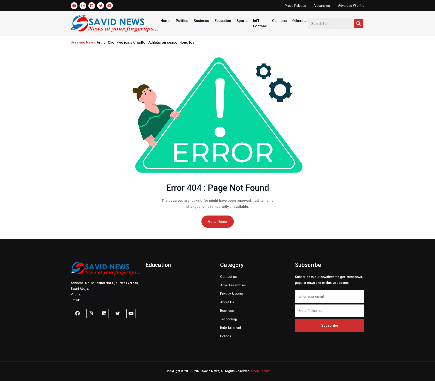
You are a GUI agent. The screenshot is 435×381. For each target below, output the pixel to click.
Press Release (295, 6)
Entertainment (230, 328)
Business (201, 21)
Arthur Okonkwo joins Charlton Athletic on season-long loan (146, 42)
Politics (182, 21)
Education (223, 21)
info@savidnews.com (97, 300)
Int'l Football (260, 23)
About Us (227, 302)
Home (165, 21)
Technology (228, 319)
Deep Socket (260, 371)
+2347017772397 (94, 294)
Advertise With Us (351, 6)
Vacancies (322, 6)
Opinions (279, 21)
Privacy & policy (232, 294)
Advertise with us (233, 285)
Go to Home (217, 221)
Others (298, 21)
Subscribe (329, 325)
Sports (242, 21)
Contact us (228, 277)
